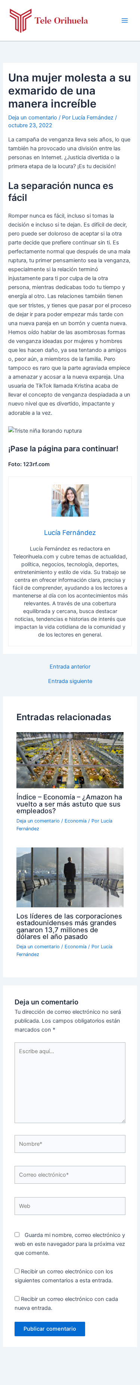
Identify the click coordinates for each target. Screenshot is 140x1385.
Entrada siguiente (70, 681)
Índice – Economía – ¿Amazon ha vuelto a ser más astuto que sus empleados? (69, 803)
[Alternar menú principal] (125, 20)
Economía (76, 821)
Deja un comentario (32, 117)
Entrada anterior (70, 667)
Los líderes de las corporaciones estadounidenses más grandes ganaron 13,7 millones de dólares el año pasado (69, 926)
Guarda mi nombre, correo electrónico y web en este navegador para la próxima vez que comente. (70, 1244)
